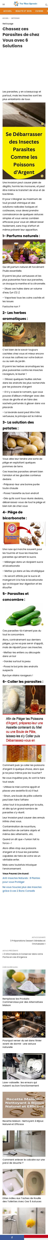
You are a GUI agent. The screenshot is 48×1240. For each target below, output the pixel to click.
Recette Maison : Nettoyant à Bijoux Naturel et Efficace (23, 1122)
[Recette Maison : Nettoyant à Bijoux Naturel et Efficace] (24, 1105)
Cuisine (39, 11)
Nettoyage (15, 18)
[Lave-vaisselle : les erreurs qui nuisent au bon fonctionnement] (24, 1066)
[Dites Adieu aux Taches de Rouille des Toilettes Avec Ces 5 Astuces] (24, 1182)
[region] (24, 68)
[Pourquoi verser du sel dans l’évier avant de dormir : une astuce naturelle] (24, 1024)
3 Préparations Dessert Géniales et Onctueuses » (27, 942)
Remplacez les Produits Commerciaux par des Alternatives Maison (23, 1002)
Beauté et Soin (24, 11)
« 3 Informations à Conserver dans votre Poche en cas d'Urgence (23, 955)
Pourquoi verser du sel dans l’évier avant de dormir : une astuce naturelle (22, 1044)
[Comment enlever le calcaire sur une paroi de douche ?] (24, 1143)
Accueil (7, 11)
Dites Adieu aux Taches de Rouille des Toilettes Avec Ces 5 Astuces (22, 1200)
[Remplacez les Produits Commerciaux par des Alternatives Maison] (24, 983)
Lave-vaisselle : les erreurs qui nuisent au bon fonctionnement (21, 1084)
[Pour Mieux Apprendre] (25, 4)
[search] (46, 5)
